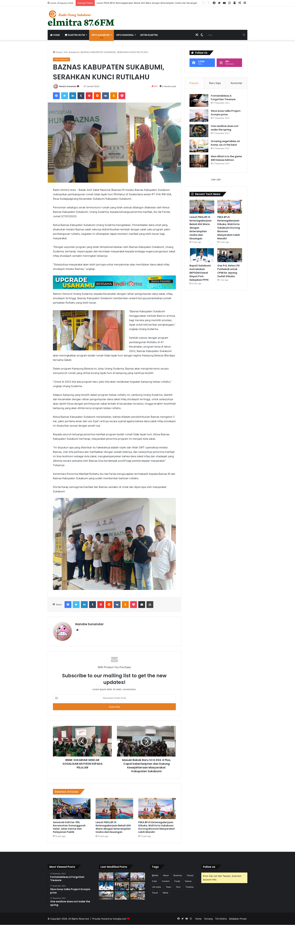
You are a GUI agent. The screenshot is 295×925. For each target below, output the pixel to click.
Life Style (156, 887)
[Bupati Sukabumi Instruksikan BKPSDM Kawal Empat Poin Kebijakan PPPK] (201, 255)
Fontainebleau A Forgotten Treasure (223, 97)
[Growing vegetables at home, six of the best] (198, 146)
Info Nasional (125, 35)
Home (56, 35)
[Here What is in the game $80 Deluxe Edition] (198, 161)
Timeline (189, 887)
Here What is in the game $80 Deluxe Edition (226, 158)
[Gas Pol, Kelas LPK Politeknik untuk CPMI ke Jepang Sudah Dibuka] (229, 255)
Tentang (208, 918)
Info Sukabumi (101, 35)
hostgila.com (119, 918)
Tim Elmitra (221, 918)
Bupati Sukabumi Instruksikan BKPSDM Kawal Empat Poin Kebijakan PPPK (200, 273)
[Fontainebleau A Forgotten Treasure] (198, 100)
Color (154, 881)
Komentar (236, 83)
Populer (194, 83)
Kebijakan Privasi (238, 918)
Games (188, 881)
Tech (178, 887)
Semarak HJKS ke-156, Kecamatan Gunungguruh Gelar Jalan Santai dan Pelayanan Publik (69, 827)
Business (177, 875)
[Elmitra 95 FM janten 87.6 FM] (81, 18)
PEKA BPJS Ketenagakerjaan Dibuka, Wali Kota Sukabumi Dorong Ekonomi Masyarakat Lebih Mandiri (156, 827)
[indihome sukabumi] (114, 282)
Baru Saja (215, 83)
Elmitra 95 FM (76, 35)
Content (166, 881)
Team (168, 887)
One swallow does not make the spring (224, 127)
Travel (155, 892)
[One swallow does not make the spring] (198, 130)
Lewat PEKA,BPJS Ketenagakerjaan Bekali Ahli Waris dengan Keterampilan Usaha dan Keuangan (146, 3)
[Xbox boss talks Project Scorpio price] (198, 115)
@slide (155, 875)
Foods (177, 881)
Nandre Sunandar (67, 86)
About (166, 875)
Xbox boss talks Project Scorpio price (226, 112)
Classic (190, 875)
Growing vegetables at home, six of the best (225, 143)
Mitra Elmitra (149, 35)
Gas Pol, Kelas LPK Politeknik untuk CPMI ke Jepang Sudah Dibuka (228, 271)
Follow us (209, 867)
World (165, 892)
